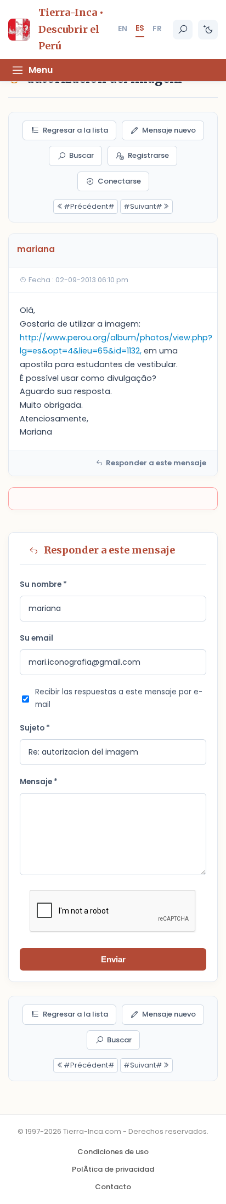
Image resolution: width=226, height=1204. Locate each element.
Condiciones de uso (113, 1151)
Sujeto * (35, 728)
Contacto (113, 1187)
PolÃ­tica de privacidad (113, 1169)
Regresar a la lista (75, 130)
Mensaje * (39, 782)
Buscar (81, 155)
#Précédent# (89, 206)
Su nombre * (43, 584)
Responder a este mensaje (156, 463)
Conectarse (119, 181)
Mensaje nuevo (169, 130)
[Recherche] (183, 29)
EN (122, 28)
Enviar (113, 959)
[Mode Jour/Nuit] (208, 29)
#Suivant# (142, 206)
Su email (36, 638)
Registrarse (148, 155)
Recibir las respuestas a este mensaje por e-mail (118, 698)
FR (157, 28)
